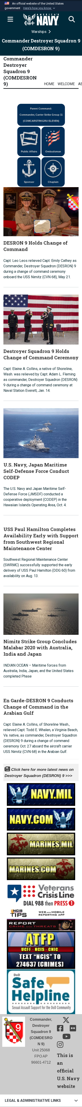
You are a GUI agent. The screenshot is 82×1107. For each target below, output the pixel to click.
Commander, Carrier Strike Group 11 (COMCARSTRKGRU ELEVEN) (41, 114)
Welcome (66, 84)
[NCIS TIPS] (41, 919)
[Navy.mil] (41, 793)
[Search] (72, 19)
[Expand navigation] (10, 19)
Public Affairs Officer (29, 153)
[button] (39, 8)
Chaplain (53, 182)
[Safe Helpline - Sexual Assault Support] (41, 991)
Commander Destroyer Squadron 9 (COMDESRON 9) (20, 71)
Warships (39, 32)
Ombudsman (53, 151)
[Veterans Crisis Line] (41, 893)
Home (49, 84)
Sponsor (29, 182)
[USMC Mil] (41, 843)
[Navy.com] (41, 818)
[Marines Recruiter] (41, 867)
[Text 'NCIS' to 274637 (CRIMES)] (41, 949)
